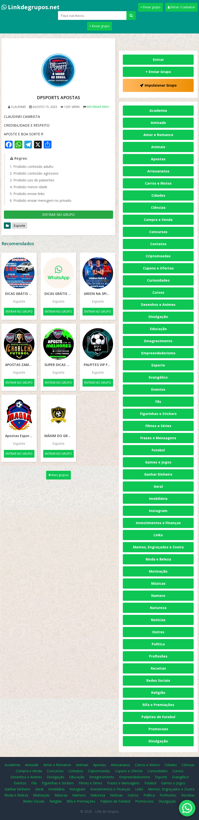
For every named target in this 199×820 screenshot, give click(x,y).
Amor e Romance (158, 134)
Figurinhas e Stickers (158, 413)
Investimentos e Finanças (158, 522)
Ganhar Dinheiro (158, 474)
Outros (158, 632)
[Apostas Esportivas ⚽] (19, 415)
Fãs (158, 401)
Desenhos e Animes (158, 304)
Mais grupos (59, 475)
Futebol (158, 450)
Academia (158, 110)
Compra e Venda (158, 219)
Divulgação (158, 316)
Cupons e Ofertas (158, 268)
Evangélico (158, 377)
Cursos (158, 292)
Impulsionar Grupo (161, 85)
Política (158, 644)
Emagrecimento (158, 341)
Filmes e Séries (158, 425)
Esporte (19, 225)
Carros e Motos (158, 183)
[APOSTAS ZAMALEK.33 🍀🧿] (19, 344)
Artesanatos (158, 171)
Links (158, 535)
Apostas (158, 159)
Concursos (158, 231)
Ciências (158, 207)
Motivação (158, 571)
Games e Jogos (158, 462)
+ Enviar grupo (150, 7)
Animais (158, 147)
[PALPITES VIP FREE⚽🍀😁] (98, 344)
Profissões (158, 656)
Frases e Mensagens (158, 438)
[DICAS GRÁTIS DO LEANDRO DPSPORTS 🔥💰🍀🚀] (58, 273)
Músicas (158, 583)
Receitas (158, 668)
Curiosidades (158, 280)
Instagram (158, 510)
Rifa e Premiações (158, 704)
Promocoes (158, 729)
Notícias (158, 619)
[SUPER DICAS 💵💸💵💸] (58, 344)
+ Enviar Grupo (158, 71)
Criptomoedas (158, 256)
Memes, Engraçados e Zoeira (158, 547)
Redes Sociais (158, 680)
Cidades (158, 195)
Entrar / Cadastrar (182, 7)
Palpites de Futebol (158, 716)
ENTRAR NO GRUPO (58, 214)
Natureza (158, 607)
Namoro (158, 595)
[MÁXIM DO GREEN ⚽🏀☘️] (58, 415)
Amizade (158, 122)
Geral (158, 486)
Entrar (158, 59)
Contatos (158, 244)
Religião (158, 692)
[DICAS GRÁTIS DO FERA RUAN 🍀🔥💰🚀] (19, 273)
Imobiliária (158, 498)
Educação (158, 328)
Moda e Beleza (158, 559)
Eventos (158, 389)
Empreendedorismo (158, 353)
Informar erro (98, 107)
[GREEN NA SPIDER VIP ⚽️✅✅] (98, 273)
